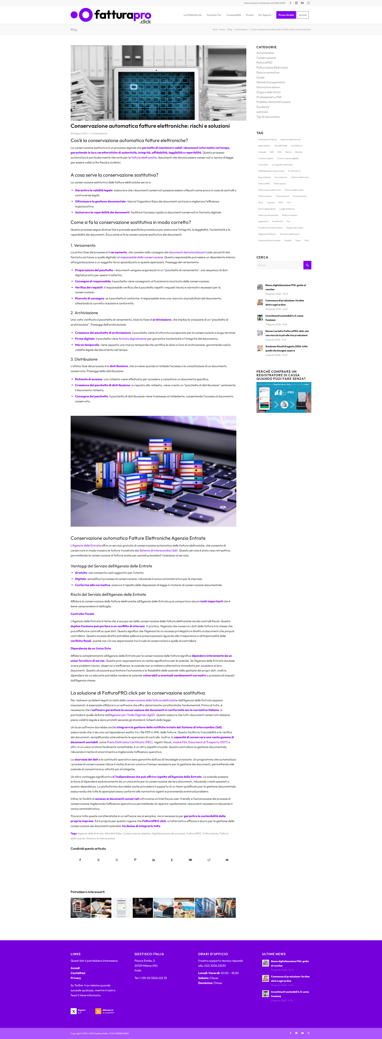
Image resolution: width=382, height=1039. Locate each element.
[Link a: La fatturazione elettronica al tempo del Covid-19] (101, 908)
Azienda (262, 152)
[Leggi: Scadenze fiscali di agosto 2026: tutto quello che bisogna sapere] (260, 348)
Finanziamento (300, 196)
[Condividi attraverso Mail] (227, 859)
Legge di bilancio (287, 208)
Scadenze (262, 107)
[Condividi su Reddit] (209, 859)
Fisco (260, 202)
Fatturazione (210, 833)
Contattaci (78, 973)
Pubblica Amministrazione (273, 102)
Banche (298, 152)
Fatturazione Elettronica (272, 67)
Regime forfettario (267, 234)
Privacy (76, 978)
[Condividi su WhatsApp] (117, 859)
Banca (288, 152)
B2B (272, 152)
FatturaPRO (194, 833)
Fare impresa (281, 177)
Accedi (75, 968)
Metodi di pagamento (270, 82)
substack (262, 112)
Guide (260, 77)
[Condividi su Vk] (190, 859)
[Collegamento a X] (296, 3)
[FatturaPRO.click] (111, 15)
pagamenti (263, 221)
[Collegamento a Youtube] (302, 3)
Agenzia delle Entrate (90, 833)
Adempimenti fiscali (267, 139)
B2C (280, 152)
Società (287, 240)
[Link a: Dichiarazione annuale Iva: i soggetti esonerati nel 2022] (81, 908)
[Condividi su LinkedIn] (153, 859)
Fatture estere (265, 196)
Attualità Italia (113, 833)
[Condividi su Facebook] (80, 859)
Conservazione (266, 58)
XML (306, 240)
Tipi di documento (268, 117)
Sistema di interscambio (100, 838)
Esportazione (264, 177)
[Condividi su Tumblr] (172, 859)
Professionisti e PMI (269, 97)
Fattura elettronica (300, 177)
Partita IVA (277, 221)
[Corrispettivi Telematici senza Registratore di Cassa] (283, 412)
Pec (288, 221)
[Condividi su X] (98, 859)
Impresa (271, 202)
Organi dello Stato (268, 92)
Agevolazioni (264, 145)
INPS (281, 202)
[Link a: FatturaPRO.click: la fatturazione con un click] (122, 908)
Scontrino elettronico (289, 234)
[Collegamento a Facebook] (290, 3)
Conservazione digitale (136, 833)
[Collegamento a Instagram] (308, 3)
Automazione (100, 133)
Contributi (263, 164)
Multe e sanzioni (289, 215)
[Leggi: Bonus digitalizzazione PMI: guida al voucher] (260, 287)
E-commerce (294, 170)
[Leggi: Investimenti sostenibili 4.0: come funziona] (260, 317)
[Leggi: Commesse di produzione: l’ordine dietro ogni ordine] (260, 302)
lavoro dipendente (267, 208)
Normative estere (268, 87)
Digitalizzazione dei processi (168, 833)
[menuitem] (192, 15)
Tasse (298, 240)
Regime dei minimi (294, 227)
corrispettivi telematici (282, 164)
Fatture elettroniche (294, 190)
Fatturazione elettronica (269, 190)
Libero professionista (268, 215)
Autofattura (297, 145)
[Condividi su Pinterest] (135, 859)
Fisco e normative (267, 72)
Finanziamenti (282, 196)
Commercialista (265, 158)
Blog (74, 29)
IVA (289, 202)
